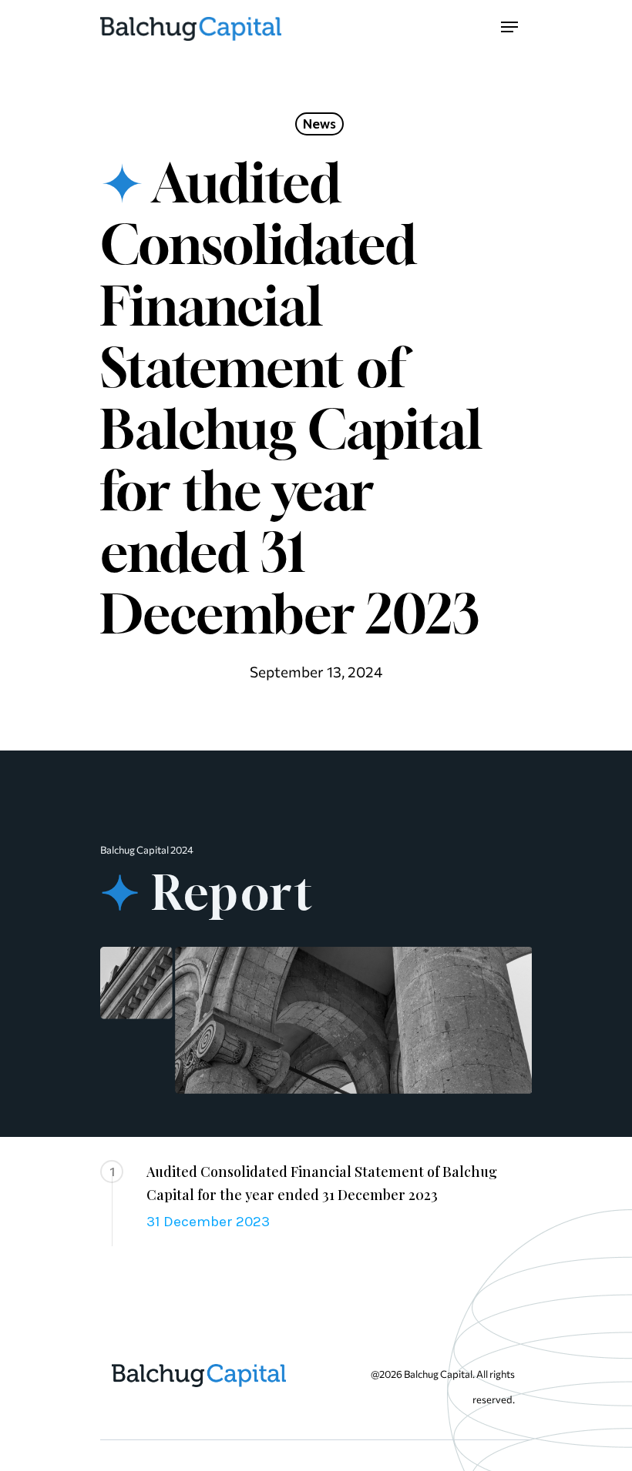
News (319, 123)
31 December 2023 (208, 1221)
